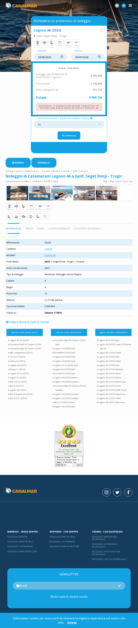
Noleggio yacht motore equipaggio (106, 553)
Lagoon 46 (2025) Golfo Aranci (113, 390)
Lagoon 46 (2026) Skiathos (111, 369)
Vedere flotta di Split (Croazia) (29, 322)
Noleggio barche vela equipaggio (104, 538)
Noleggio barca (14, 171)
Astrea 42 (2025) (17, 361)
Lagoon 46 (50, 255)
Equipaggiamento (59, 228)
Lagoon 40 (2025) (18, 390)
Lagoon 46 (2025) (18, 365)
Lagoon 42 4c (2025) (19, 373)
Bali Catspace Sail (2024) (21, 394)
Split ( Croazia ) (80, 171)
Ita (124, 181)
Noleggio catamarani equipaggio (104, 545)
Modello (44, 162)
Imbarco (41, 51)
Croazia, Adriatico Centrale (55, 171)
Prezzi (29, 228)
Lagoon (48, 248)
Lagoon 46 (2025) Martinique (112, 381)
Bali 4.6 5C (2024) (18, 398)
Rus (118, 181)
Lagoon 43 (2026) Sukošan (66, 381)
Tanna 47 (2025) (18, 356)
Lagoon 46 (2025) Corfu (110, 385)
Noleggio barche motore (22, 551)
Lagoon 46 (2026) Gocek (110, 352)
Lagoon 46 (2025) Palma (110, 377)
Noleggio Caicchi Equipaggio (109, 559)
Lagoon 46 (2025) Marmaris (112, 402)
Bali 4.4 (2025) (17, 385)
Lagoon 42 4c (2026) (19, 340)
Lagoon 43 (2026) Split (64, 361)
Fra (130, 181)
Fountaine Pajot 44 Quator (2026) (25, 344)
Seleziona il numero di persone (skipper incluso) (63, 118)
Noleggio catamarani (20, 546)
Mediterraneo (32, 171)
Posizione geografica (87, 228)
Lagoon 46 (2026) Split (109, 340)
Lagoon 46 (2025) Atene (110, 398)
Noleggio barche (17, 536)
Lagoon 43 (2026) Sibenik (66, 377)
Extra (41, 228)
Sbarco (78, 51)
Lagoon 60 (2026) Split (64, 369)
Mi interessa (69, 135)
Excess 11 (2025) (17, 369)
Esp (105, 181)
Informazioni (13, 228)
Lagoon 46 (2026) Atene (110, 361)
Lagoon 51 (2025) (18, 377)
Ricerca (19, 162)
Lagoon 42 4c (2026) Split (66, 365)
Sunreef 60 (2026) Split (64, 352)
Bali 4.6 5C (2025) (18, 381)
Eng (112, 181)
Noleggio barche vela (20, 541)
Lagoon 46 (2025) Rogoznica (112, 394)
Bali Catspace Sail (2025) (21, 352)
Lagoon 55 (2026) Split (64, 348)
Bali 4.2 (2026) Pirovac (64, 402)
